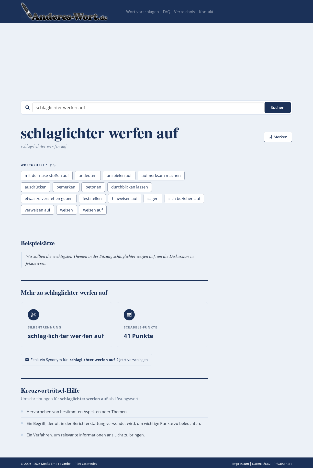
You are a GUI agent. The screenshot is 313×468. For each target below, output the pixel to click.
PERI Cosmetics (86, 463)
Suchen (277, 107)
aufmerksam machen (161, 175)
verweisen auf (37, 210)
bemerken (65, 187)
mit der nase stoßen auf (47, 175)
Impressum (240, 463)
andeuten (88, 175)
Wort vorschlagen (142, 11)
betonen (93, 187)
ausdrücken (35, 187)
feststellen (92, 198)
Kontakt (206, 11)
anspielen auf (119, 175)
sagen (152, 198)
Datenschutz (261, 463)
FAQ (166, 11)
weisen (66, 210)
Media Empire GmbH (56, 463)
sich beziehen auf (184, 198)
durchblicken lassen (129, 187)
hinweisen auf (124, 198)
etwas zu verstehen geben (49, 198)
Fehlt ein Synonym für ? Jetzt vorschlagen (89, 359)
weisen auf (93, 210)
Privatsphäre (283, 463)
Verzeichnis (184, 11)
